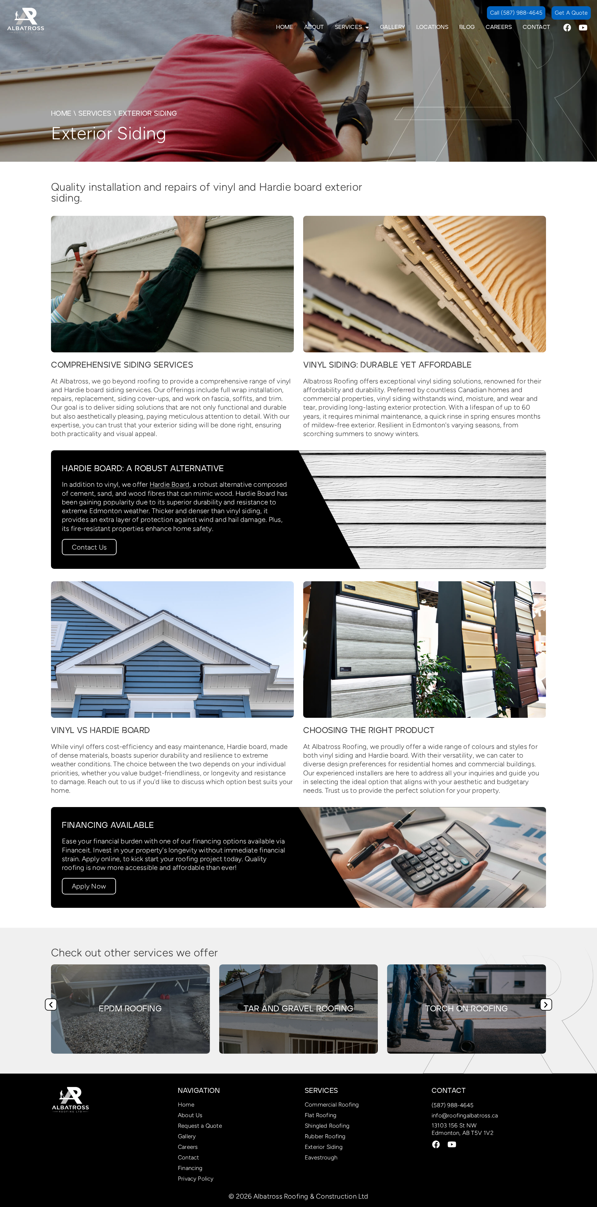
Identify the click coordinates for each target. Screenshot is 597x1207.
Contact (536, 27)
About (314, 27)
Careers (499, 27)
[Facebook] (567, 27)
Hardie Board (170, 484)
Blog (467, 27)
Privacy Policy (196, 1178)
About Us (190, 1115)
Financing (190, 1168)
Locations (432, 27)
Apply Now (89, 886)
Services (348, 27)
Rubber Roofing (325, 1136)
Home (284, 27)
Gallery (392, 27)
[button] (51, 1004)
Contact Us (89, 547)
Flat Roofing (320, 1115)
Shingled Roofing (327, 1125)
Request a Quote (200, 1125)
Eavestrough (321, 1157)
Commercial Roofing (332, 1104)
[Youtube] (583, 27)
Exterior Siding (324, 1146)
